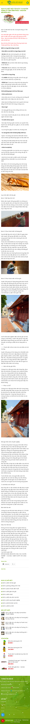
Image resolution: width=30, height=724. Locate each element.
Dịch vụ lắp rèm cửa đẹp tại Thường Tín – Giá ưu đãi (17, 628)
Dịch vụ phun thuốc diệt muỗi (10, 588)
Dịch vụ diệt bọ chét (8, 606)
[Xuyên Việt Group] (14, 2)
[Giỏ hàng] (27, 3)
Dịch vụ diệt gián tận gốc (9, 591)
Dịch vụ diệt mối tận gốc (9, 583)
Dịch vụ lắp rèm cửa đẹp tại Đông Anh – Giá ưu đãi (17, 633)
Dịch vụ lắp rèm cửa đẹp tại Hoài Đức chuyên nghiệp (16, 613)
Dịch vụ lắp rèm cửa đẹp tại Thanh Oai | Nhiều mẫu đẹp (16, 623)
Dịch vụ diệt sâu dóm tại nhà (10, 597)
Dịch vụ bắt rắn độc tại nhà (9, 603)
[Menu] (2, 3)
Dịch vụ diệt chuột (7, 594)
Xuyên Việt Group (15, 722)
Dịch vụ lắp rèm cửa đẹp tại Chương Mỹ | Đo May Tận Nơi (17, 618)
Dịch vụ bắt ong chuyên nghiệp (11, 600)
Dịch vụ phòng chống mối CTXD (11, 586)
